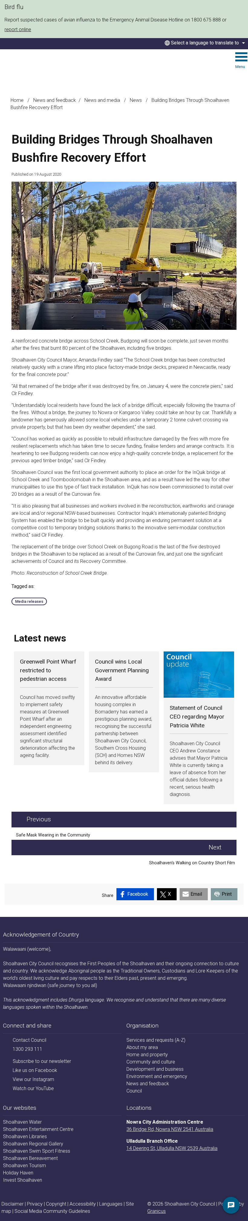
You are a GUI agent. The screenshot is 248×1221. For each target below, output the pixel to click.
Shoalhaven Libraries (25, 1136)
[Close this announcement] (241, 6)
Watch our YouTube (33, 1088)
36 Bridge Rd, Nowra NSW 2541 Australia (169, 1129)
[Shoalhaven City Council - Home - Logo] (39, 65)
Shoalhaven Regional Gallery (33, 1144)
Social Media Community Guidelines (52, 1211)
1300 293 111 (27, 1049)
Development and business (155, 1069)
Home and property (147, 1054)
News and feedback (54, 100)
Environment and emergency (156, 1076)
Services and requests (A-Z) (155, 1040)
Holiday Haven (18, 1173)
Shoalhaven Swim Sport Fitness (36, 1151)
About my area (142, 1047)
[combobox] (204, 43)
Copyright (56, 1204)
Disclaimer (13, 1204)
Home (17, 100)
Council (134, 1091)
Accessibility (83, 1204)
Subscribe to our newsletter (42, 1061)
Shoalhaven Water (22, 1122)
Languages (110, 1204)
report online (18, 29)
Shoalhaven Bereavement (30, 1158)
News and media (102, 100)
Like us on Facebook (35, 1070)
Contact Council (29, 1040)
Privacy (35, 1204)
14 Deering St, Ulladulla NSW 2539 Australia (171, 1148)
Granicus (156, 1211)
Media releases (29, 601)
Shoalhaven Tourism (24, 1165)
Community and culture (150, 1062)
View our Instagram (33, 1079)
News (136, 100)
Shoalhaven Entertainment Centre (38, 1129)
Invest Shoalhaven (22, 1180)
